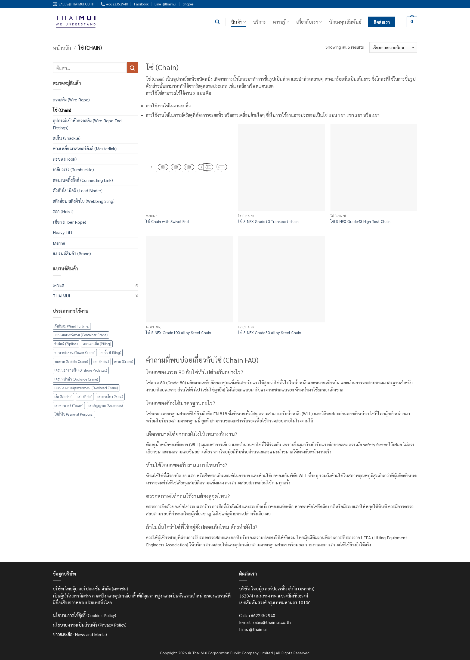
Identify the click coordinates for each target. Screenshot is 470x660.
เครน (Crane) (123, 361)
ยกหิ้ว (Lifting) (110, 352)
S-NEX (58, 285)
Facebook (141, 4)
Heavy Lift (62, 232)
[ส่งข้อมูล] (132, 67)
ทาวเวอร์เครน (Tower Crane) (74, 352)
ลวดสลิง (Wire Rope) (71, 99)
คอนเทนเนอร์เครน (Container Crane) (80, 334)
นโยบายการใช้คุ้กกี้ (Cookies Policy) (84, 615)
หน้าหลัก (62, 47)
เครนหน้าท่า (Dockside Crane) (76, 379)
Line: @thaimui (165, 4)
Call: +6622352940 (257, 615)
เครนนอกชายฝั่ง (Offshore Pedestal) (80, 370)
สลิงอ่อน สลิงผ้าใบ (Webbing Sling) (84, 201)
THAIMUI (61, 295)
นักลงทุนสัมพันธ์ (345, 21)
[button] (217, 22)
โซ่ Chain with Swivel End (167, 221)
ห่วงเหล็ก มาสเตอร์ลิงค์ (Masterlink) (85, 148)
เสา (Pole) (85, 396)
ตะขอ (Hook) (65, 159)
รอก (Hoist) (63, 211)
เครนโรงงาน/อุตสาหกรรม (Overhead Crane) (86, 387)
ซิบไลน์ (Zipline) (66, 343)
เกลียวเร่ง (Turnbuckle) (73, 169)
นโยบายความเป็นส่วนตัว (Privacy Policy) (89, 625)
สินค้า (236, 21)
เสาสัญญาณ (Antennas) (105, 405)
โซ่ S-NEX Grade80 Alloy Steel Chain (269, 332)
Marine (59, 243)
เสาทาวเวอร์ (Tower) (68, 405)
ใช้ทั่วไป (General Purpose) (73, 414)
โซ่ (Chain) (62, 110)
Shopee (188, 4)
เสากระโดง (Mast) (110, 396)
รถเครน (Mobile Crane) (71, 361)
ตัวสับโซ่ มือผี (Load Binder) (78, 190)
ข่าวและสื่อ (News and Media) (80, 634)
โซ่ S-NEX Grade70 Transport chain (268, 221)
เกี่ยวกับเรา (307, 21)
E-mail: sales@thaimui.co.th (265, 622)
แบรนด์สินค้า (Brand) (72, 253)
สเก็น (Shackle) (67, 138)
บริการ (259, 21)
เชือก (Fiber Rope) (69, 222)
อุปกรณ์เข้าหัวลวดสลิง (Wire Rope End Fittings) (87, 124)
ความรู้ (279, 21)
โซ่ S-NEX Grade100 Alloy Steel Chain (178, 332)
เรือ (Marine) (63, 396)
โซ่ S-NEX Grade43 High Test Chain (360, 221)
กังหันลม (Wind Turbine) (71, 326)
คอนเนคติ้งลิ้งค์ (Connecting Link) (83, 180)
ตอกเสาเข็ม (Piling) (97, 343)
